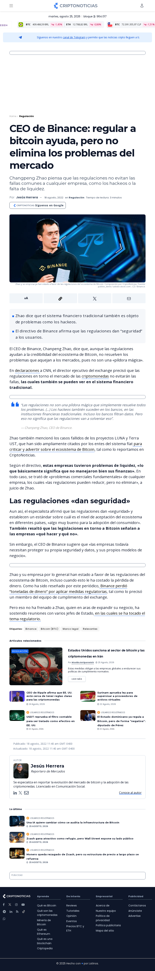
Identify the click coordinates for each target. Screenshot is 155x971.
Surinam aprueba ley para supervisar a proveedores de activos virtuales (117, 696)
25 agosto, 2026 (105, 662)
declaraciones (27, 370)
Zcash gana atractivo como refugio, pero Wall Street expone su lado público (79, 838)
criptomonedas (95, 376)
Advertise (134, 916)
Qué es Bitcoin (46, 905)
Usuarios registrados (42, 712)
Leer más (79, 678)
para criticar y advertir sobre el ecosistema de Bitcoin (75, 446)
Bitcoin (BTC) (49, 628)
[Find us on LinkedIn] (11, 911)
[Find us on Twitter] (9, 904)
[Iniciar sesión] (142, 5)
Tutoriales (72, 911)
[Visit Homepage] (75, 5)
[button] (77, 298)
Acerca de (102, 905)
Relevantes (90, 628)
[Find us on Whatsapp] (4, 919)
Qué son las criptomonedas (47, 913)
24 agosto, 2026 (36, 704)
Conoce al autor (130, 793)
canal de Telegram (74, 37)
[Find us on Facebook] (4, 904)
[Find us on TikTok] (23, 912)
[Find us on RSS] (17, 911)
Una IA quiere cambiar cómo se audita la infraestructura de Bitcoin (72, 822)
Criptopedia (45, 948)
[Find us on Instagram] (16, 904)
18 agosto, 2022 (53, 197)
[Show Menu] (11, 5)
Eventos (71, 921)
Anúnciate (135, 911)
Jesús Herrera (27, 197)
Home (12, 116)
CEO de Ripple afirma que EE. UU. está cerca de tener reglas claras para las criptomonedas (49, 696)
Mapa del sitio (105, 930)
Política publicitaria (108, 925)
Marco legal (71, 628)
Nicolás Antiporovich (83, 662)
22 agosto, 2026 (107, 704)
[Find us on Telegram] (4, 911)
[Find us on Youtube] (23, 904)
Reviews (71, 905)
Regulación (26, 116)
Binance (31, 628)
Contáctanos (137, 905)
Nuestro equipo (106, 911)
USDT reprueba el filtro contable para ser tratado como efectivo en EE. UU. (50, 721)
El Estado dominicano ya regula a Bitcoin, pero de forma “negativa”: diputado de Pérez (121, 721)
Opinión (71, 916)
